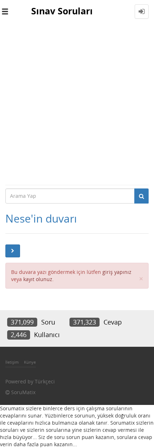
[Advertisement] (77, 104)
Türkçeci (45, 381)
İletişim (12, 362)
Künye (30, 362)
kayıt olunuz (37, 279)
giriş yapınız (116, 272)
